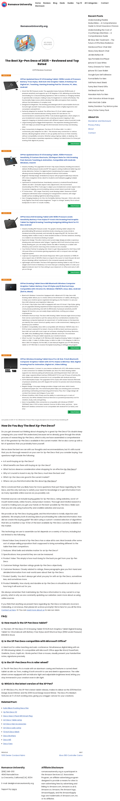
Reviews (47, 3)
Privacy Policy (94, 125)
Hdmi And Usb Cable (97, 102)
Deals (62, 3)
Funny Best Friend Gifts (98, 86)
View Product (75, 144)
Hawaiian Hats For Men (98, 94)
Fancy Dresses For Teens (99, 66)
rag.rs (14, 789)
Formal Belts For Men (97, 78)
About (91, 129)
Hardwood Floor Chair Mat (99, 47)
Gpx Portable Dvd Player (98, 59)
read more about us (36, 610)
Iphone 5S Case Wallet (98, 70)
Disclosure (39, 6)
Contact (105, 3)
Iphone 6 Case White (97, 63)
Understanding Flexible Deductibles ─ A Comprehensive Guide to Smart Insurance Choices (103, 23)
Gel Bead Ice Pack (96, 90)
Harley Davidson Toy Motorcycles (103, 106)
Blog (55, 3)
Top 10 (79, 3)
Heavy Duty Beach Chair (98, 51)
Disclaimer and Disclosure (99, 121)
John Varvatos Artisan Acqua (101, 98)
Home (38, 3)
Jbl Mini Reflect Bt (95, 55)
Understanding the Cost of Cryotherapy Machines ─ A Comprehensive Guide (100, 33)
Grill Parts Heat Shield (97, 82)
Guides (70, 3)
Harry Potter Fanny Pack (98, 110)
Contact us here (8, 610)
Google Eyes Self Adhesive (99, 74)
